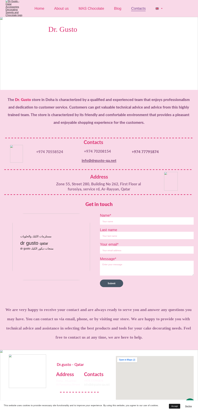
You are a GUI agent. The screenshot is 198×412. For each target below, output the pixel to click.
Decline (188, 406)
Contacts (138, 8)
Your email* (109, 244)
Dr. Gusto (62, 29)
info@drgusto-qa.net (99, 161)
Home (39, 8)
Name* (105, 215)
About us (61, 8)
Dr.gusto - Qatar (70, 365)
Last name (108, 230)
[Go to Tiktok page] (38, 392)
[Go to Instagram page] (27, 392)
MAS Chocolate (91, 8)
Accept (174, 406)
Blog (117, 8)
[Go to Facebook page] (16, 392)
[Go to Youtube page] (48, 392)
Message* (108, 259)
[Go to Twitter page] (5, 392)
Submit (111, 283)
